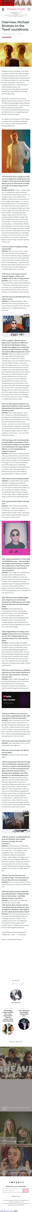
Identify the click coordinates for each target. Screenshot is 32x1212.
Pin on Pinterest (16, 983)
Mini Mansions (7, 37)
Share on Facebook (9, 983)
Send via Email (22, 983)
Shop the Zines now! (6, 1211)
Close (15, 1211)
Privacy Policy (16, 1196)
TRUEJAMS (29, 9)
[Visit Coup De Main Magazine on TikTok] (16, 1182)
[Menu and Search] (3, 9)
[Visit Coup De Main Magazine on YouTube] (12, 1182)
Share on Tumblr (19, 983)
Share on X (12, 983)
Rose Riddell (18, 33)
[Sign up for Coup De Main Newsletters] (23, 1182)
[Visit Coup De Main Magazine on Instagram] (14, 1182)
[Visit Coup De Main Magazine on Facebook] (10, 1182)
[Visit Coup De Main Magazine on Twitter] (19, 1182)
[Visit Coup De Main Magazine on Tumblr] (21, 1182)
